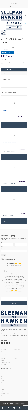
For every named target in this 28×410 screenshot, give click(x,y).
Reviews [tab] (5, 73)
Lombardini (3, 396)
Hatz (2, 385)
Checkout (15, 6)
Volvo (2, 405)
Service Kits (16, 363)
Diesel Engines (17, 359)
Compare (13, 47)
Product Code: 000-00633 (14, 115)
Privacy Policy (4, 374)
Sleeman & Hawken (5, 403)
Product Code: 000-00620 (14, 179)
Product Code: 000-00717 (14, 147)
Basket (6, 6)
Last (15, 246)
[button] (25, 24)
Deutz (2, 381)
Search (14, 312)
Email (3, 249)
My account (21, 6)
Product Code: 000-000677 (14, 211)
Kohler (2, 390)
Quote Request (4, 363)
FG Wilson (3, 383)
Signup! (3, 255)
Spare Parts (16, 365)
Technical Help (15, 2)
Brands (10, 2)
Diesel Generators (17, 361)
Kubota (2, 392)
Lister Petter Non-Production (17, 62)
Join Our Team (14, 3)
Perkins (2, 398)
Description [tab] (7, 69)
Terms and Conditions (5, 372)
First (2, 246)
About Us (6, 2)
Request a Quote (7, 52)
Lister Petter (3, 394)
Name (3, 242)
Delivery (2, 369)
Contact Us (21, 2)
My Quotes (11, 6)
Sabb (2, 400)
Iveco (2, 387)
